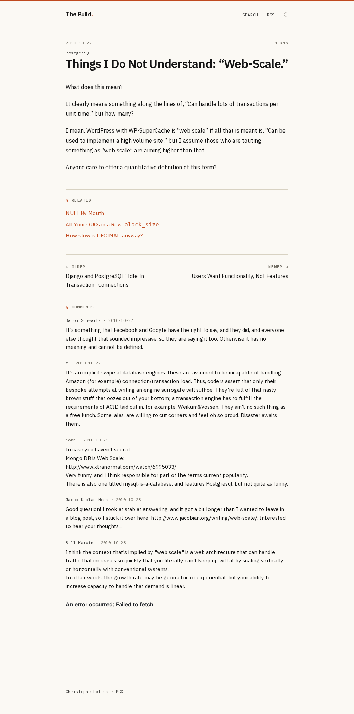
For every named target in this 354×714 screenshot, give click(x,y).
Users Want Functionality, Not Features (240, 275)
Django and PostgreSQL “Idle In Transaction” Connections (105, 280)
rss (271, 14)
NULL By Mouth (85, 212)
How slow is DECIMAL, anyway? (104, 235)
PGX (119, 691)
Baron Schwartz (83, 320)
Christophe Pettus (87, 691)
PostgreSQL (79, 52)
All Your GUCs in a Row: (112, 224)
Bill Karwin (79, 542)
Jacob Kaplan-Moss (87, 499)
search (250, 14)
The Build (78, 14)
